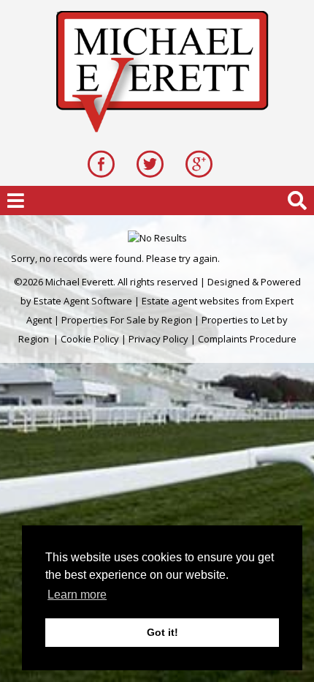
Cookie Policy (90, 338)
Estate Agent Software (83, 300)
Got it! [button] (162, 632)
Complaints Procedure (247, 338)
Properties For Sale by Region (126, 319)
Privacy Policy (158, 338)
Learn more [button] (77, 594)
